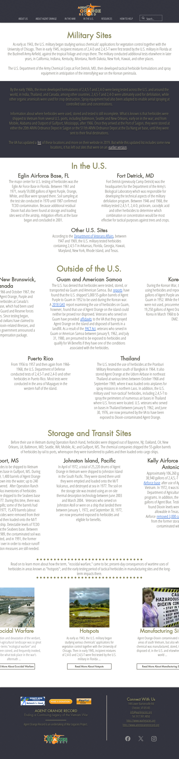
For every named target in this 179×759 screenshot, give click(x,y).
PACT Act (90, 328)
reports (117, 290)
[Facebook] (127, 738)
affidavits (86, 319)
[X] (140, 738)
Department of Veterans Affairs (93, 236)
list (39, 142)
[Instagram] (154, 738)
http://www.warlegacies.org (141, 720)
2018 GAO (58, 304)
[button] (23, 18)
